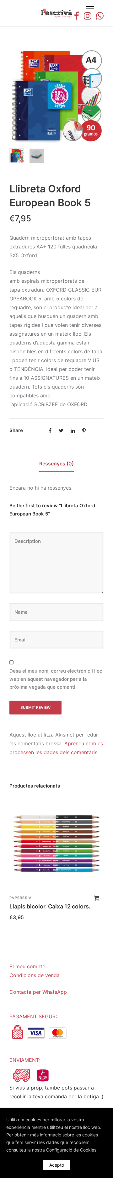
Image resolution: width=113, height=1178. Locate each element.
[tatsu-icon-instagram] (87, 15)
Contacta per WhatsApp (38, 992)
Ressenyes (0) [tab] (56, 463)
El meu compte (27, 966)
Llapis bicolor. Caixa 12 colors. (49, 906)
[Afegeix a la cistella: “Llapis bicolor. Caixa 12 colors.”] (96, 898)
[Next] (100, 96)
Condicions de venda (34, 975)
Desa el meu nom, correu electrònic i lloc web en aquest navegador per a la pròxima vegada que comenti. (55, 679)
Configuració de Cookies (71, 1149)
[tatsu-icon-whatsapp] (100, 15)
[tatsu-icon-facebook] (76, 15)
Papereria (20, 898)
